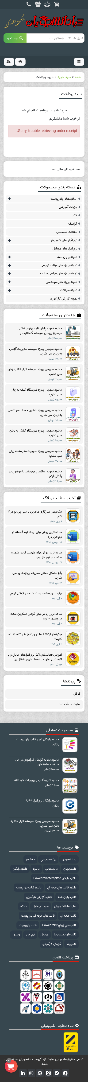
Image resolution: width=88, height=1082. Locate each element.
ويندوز (16, 934)
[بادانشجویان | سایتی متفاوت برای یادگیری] (44, 21)
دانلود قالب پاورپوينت (29, 887)
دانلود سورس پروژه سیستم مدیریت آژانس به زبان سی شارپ (35, 351)
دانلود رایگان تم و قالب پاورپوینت (37, 739)
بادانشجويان (69, 859)
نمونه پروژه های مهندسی (61, 282)
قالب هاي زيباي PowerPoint (59, 925)
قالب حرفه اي (68, 915)
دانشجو (30, 859)
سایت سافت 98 (70, 704)
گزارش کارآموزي (51, 944)
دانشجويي (51, 868)
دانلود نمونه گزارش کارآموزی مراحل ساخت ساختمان (37, 762)
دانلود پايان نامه (67, 897)
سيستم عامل (41, 906)
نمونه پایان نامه (67, 257)
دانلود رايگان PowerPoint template (54, 878)
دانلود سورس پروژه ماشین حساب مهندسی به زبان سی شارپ (35, 412)
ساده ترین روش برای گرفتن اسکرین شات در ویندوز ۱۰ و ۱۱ (36, 616)
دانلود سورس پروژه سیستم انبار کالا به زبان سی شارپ (35, 372)
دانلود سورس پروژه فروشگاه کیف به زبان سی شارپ (36, 392)
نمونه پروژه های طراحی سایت (58, 273)
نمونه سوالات (68, 290)
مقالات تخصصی (66, 232)
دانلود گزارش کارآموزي (39, 897)
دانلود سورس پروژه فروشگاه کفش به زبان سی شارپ (35, 433)
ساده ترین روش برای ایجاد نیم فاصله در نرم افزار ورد (37, 534)
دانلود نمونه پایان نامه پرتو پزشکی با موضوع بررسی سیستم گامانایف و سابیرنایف (39, 331)
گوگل (76, 694)
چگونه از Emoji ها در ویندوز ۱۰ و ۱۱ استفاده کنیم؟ (35, 637)
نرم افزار (30, 934)
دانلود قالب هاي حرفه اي (61, 887)
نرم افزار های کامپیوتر (64, 240)
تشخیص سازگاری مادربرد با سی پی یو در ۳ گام (35, 514)
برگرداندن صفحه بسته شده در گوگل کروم (36, 593)
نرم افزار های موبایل (65, 248)
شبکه (23, 906)
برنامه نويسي (48, 859)
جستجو (13, 38)
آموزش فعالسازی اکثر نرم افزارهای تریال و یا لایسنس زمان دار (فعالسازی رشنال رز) (35, 657)
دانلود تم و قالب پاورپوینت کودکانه (36, 780)
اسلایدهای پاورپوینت (63, 199)
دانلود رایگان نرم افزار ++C (42, 800)
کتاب (74, 215)
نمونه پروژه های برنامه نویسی (59, 265)
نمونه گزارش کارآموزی (63, 298)
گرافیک (72, 223)
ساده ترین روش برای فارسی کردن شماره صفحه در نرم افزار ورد (36, 555)
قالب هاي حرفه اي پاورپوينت (38, 915)
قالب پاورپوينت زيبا (65, 934)
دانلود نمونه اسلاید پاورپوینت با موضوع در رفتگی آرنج (35, 474)
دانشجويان (69, 868)
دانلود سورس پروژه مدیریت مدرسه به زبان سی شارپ (35, 453)
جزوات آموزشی (68, 207)
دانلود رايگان (20, 868)
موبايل (44, 934)
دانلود (36, 868)
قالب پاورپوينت (28, 925)
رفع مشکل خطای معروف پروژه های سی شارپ (37, 575)
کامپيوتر (71, 944)
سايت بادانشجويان (65, 906)
